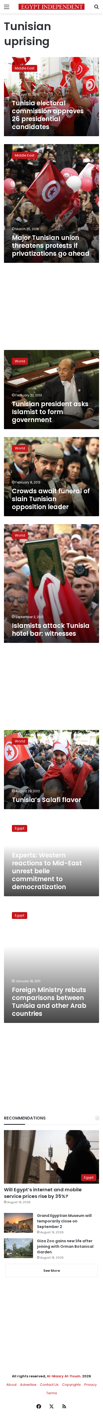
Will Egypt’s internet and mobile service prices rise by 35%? (43, 1192)
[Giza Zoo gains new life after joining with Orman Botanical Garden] (18, 1248)
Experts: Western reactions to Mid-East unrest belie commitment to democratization (47, 871)
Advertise (28, 1384)
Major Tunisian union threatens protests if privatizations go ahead (51, 245)
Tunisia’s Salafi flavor (46, 799)
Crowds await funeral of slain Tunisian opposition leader (51, 499)
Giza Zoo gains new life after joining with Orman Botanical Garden (65, 1246)
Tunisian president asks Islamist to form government (50, 412)
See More (51, 1270)
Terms (51, 1393)
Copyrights (71, 1384)
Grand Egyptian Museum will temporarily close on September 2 (64, 1221)
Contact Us (49, 1384)
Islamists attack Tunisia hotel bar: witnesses (51, 629)
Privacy (90, 1384)
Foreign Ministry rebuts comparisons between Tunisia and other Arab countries (49, 1001)
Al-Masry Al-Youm (64, 1376)
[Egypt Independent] (51, 7)
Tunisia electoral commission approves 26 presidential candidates (48, 115)
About (11, 1384)
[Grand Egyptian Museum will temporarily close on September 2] (18, 1223)
